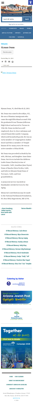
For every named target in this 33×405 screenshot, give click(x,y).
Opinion (17, 33)
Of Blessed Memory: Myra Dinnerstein (16, 234)
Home (11, 376)
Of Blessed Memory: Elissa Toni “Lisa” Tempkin (16, 264)
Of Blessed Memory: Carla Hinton (16, 231)
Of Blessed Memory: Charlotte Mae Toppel (16, 260)
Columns (12, 37)
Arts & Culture (7, 33)
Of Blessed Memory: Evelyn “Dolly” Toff (16, 256)
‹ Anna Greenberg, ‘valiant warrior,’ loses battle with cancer (7, 211)
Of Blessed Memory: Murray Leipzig (16, 238)
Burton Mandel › (26, 208)
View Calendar (19, 376)
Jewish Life (27, 33)
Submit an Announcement (16, 380)
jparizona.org (16, 398)
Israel (22, 28)
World (29, 28)
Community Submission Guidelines (16, 384)
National (21, 37)
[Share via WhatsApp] (12, 61)
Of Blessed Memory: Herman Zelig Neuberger (16, 249)
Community (13, 28)
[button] (30, 2)
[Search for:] (12, 19)
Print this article (7, 52)
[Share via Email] (9, 62)
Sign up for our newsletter (16, 24)
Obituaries (4, 44)
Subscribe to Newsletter (16, 389)
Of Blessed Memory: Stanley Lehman (16, 242)
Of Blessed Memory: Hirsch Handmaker (16, 253)
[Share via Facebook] (6, 62)
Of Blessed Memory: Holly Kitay (16, 245)
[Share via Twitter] (2, 62)
